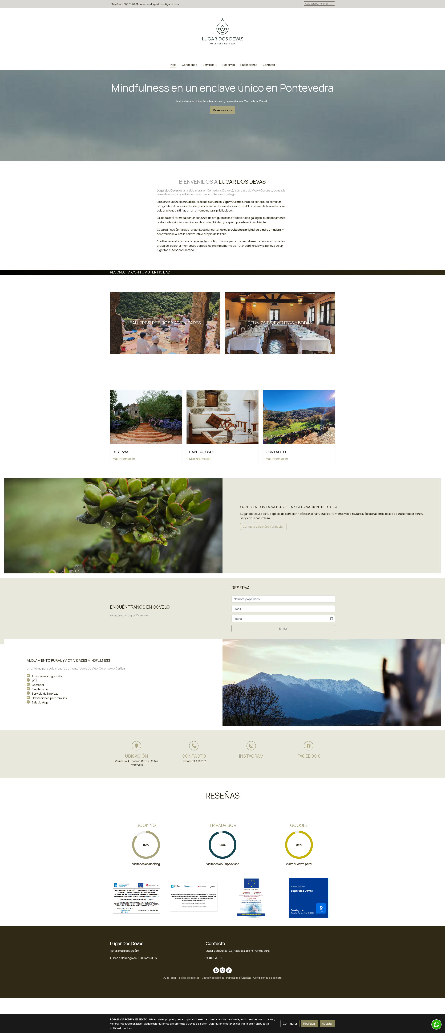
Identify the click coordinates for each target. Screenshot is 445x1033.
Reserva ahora (222, 110)
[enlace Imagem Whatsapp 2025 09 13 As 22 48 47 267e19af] (299, 416)
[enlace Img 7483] (280, 322)
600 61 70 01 (214, 958)
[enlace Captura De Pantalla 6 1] (136, 897)
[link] (222, 34)
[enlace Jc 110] (146, 416)
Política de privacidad (238, 977)
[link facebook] (216, 970)
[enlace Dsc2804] (223, 416)
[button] (210, 65)
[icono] (136, 745)
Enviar (283, 629)
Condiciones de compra (267, 977)
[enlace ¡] (165, 322)
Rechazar (309, 1024)
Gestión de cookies (213, 977)
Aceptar (327, 1024)
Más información (124, 459)
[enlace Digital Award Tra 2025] (308, 897)
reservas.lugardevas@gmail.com (159, 4)
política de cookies (121, 1028)
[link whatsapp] (229, 970)
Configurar (290, 1024)
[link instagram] (222, 970)
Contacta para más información (263, 527)
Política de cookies (189, 977)
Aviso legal (169, 977)
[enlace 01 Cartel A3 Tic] (251, 897)
